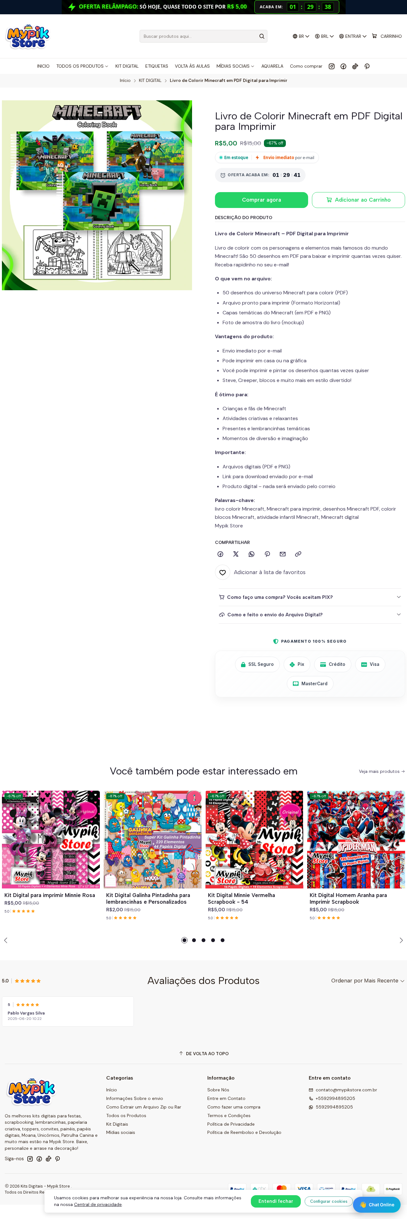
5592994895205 (334, 1107)
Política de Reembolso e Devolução (244, 1132)
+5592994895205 (335, 1098)
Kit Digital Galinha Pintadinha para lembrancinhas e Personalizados (148, 898)
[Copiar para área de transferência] (298, 554)
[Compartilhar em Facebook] (220, 554)
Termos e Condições (229, 1115)
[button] (184, 940)
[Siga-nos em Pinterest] (366, 66)
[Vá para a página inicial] (28, 36)
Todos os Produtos (126, 1115)
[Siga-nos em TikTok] (355, 66)
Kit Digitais (117, 1124)
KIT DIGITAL (150, 80)
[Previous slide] (6, 940)
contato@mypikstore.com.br (346, 1090)
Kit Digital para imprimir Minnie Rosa (49, 895)
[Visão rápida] (92, 847)
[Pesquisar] (262, 36)
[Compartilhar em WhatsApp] (251, 554)
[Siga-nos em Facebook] (343, 66)
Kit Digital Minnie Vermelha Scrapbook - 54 (241, 898)
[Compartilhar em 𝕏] (236, 554)
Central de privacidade (98, 1204)
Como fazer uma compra (233, 1107)
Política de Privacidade (231, 1124)
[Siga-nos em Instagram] (331, 66)
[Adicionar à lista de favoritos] (92, 832)
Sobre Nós (218, 1090)
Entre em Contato (226, 1098)
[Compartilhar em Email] (282, 554)
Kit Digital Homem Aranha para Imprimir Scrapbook (348, 898)
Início (125, 80)
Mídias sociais (120, 1132)
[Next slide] (400, 940)
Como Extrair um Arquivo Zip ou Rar (143, 1107)
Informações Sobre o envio (134, 1098)
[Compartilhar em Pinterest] (267, 554)
